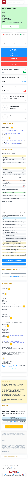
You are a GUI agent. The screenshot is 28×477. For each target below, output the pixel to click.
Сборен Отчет (14, 59)
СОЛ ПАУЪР (13, 421)
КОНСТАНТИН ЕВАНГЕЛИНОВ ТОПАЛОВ (13, 130)
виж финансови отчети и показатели (14, 260)
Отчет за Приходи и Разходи (14, 54)
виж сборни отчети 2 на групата (14, 426)
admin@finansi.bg (12, 467)
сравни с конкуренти (14, 263)
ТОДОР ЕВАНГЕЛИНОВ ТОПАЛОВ (12, 133)
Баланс (14, 50)
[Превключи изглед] (26, 13)
